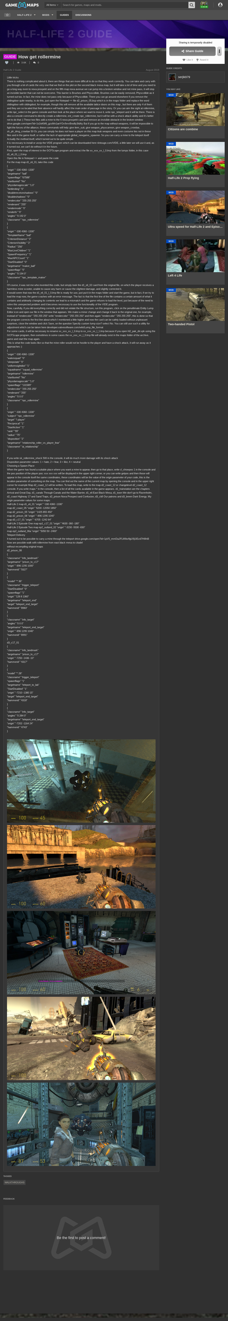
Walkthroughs (14, 1182)
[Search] (191, 5)
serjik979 (184, 77)
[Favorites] (7, 15)
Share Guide (194, 51)
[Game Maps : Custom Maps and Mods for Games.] (22, 4)
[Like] (6, 62)
